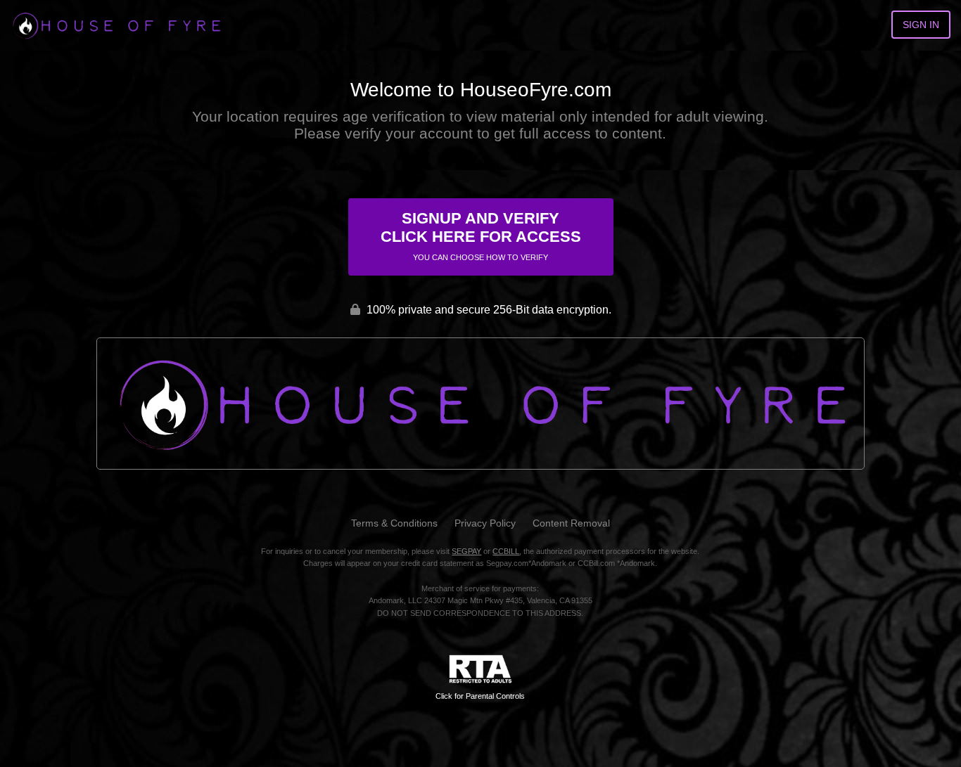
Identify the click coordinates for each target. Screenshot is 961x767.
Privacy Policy (485, 523)
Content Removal (571, 523)
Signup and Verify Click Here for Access (481, 236)
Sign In (921, 24)
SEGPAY (466, 551)
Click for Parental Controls (480, 696)
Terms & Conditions (394, 523)
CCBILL (505, 551)
